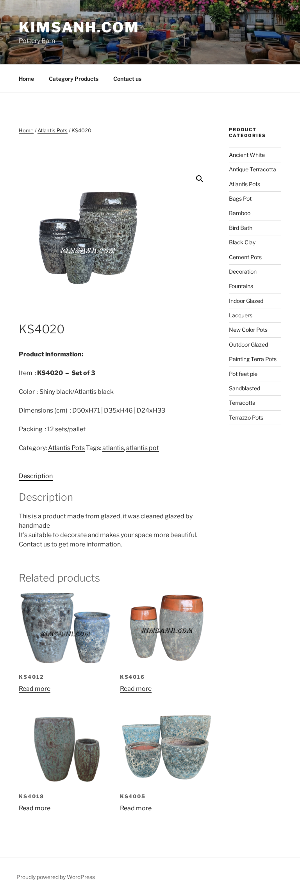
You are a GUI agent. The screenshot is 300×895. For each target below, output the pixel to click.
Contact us (127, 78)
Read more (34, 688)
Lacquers (240, 315)
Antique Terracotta (252, 169)
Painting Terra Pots (253, 359)
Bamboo (239, 213)
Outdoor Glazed (248, 344)
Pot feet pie (243, 373)
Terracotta (242, 402)
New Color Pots (248, 329)
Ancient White (247, 154)
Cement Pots (245, 257)
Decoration (243, 271)
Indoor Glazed (246, 300)
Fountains (241, 286)
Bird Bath (240, 227)
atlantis (113, 448)
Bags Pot (240, 198)
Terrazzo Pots (246, 417)
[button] (200, 179)
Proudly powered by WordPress (55, 877)
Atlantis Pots (53, 130)
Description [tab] (36, 476)
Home (26, 78)
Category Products (73, 78)
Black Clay (242, 242)
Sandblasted (244, 388)
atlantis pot (142, 448)
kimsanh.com (79, 27)
